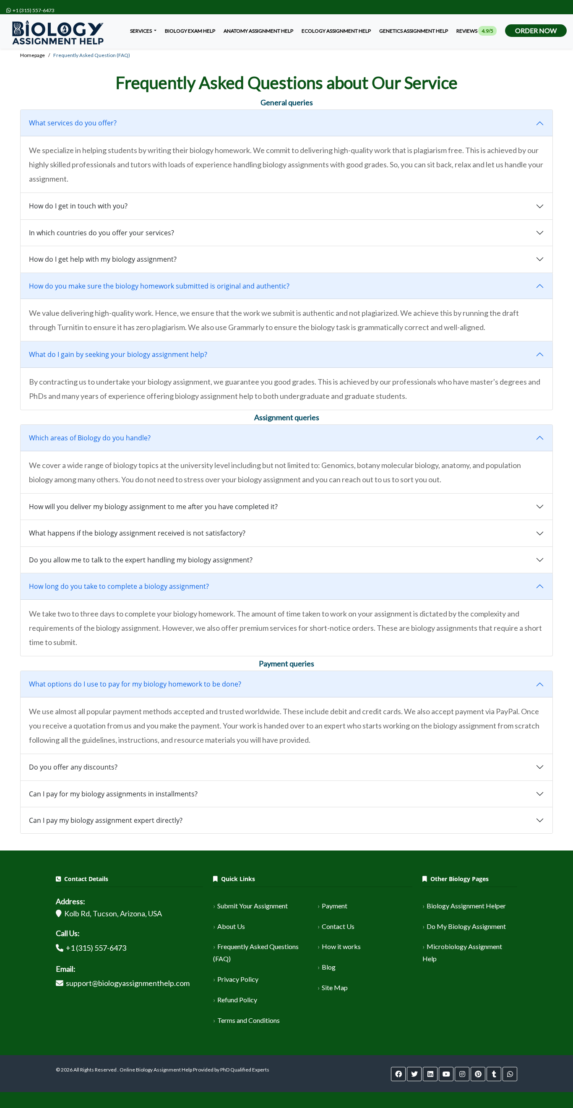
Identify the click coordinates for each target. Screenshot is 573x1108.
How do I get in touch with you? (78, 206)
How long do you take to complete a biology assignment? (119, 586)
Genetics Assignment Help (413, 31)
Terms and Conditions (248, 1020)
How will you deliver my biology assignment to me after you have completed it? (153, 506)
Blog (329, 967)
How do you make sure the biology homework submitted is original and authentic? (159, 286)
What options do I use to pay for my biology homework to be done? (135, 684)
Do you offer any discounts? (73, 767)
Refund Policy (237, 1000)
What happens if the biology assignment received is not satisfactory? (137, 533)
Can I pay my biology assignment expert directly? (105, 820)
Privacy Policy (237, 979)
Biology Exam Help (190, 31)
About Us (231, 926)
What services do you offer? (73, 122)
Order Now (536, 30)
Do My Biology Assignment (466, 926)
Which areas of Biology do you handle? (90, 437)
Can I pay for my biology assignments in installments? (113, 793)
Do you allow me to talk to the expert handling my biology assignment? (141, 559)
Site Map (335, 987)
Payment (334, 906)
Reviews (474, 31)
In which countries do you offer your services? (101, 232)
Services (141, 31)
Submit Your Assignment (252, 906)
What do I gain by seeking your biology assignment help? (118, 354)
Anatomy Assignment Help (258, 31)
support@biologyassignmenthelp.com (128, 983)
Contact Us (338, 926)
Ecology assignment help (336, 31)
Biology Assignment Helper (466, 906)
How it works (341, 946)
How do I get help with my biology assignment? (103, 259)
